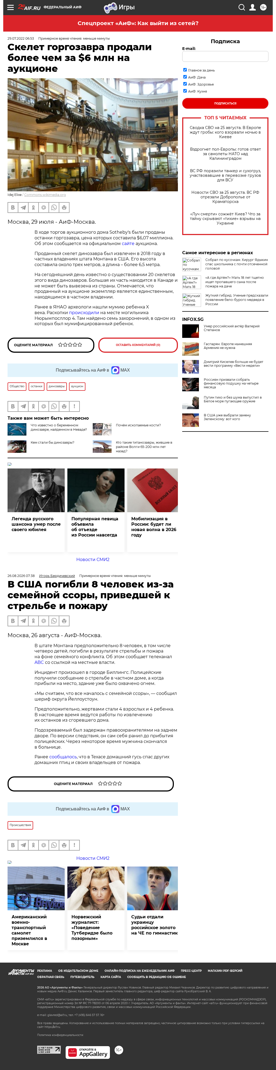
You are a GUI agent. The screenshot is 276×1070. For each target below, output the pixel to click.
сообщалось (63, 756)
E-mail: (189, 48)
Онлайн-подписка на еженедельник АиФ (140, 971)
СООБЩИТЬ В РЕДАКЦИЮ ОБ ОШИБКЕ (156, 977)
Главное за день (201, 70)
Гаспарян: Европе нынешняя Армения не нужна (228, 346)
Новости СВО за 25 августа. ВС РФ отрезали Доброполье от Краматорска (225, 197)
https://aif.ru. (52, 1027)
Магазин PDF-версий (225, 971)
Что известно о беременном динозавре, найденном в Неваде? (59, 427)
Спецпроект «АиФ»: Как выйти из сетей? (138, 23)
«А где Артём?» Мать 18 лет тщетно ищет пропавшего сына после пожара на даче (234, 282)
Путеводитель (82, 977)
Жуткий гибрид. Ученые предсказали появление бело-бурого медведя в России (236, 299)
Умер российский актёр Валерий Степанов (232, 328)
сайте (128, 243)
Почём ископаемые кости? (138, 425)
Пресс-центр (191, 971)
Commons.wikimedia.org (45, 195)
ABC (39, 662)
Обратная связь (50, 977)
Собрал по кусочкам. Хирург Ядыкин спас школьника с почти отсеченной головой (236, 264)
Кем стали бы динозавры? (52, 442)
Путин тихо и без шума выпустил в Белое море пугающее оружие (233, 399)
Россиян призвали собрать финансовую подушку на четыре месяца (231, 383)
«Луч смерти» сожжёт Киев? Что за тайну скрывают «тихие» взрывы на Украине (225, 219)
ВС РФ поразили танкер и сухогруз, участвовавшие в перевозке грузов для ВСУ (225, 175)
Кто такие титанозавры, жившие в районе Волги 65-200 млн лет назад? (144, 446)
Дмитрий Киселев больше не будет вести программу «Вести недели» (233, 364)
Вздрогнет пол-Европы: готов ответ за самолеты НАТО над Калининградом (225, 154)
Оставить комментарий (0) (138, 345)
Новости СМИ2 (92, 559)
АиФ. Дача (197, 77)
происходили (84, 312)
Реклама (44, 971)
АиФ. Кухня (197, 91)
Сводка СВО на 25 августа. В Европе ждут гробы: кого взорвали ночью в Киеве (225, 132)
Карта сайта (111, 977)
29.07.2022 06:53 (21, 38)
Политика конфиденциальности (60, 1035)
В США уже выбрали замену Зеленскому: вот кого (227, 417)
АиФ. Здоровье (201, 84)
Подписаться (225, 103)
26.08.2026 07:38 (21, 576)
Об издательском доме (78, 971)
